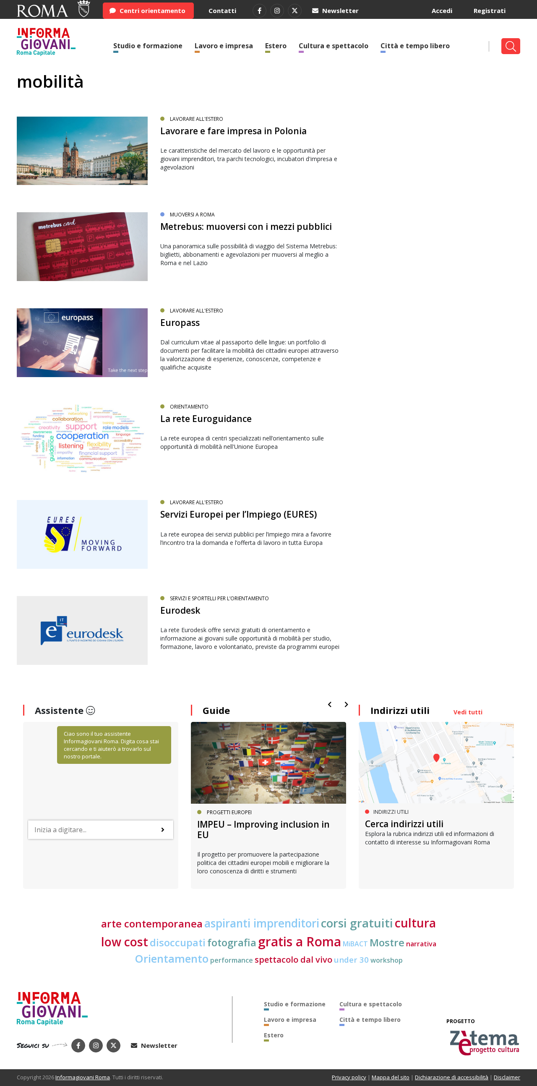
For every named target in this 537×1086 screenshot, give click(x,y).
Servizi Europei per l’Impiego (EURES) (238, 514)
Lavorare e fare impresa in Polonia (233, 131)
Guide (216, 710)
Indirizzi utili (400, 710)
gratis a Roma (299, 941)
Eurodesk (180, 610)
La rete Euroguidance (206, 419)
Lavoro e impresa (224, 45)
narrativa (421, 943)
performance (231, 960)
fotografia (231, 942)
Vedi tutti (468, 712)
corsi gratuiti (357, 923)
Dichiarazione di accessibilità (451, 1077)
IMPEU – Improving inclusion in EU (263, 829)
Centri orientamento (151, 10)
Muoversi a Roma (192, 214)
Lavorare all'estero (196, 118)
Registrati (490, 10)
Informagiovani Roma (82, 1077)
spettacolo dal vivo (293, 959)
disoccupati (178, 942)
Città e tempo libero (415, 45)
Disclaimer (507, 1077)
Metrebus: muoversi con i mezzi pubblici (246, 226)
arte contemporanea (152, 923)
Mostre (387, 942)
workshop (386, 960)
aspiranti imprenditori (261, 923)
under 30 (351, 959)
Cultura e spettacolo (333, 45)
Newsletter (340, 10)
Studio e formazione (147, 45)
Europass (180, 322)
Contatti (222, 10)
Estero (276, 45)
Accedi (442, 10)
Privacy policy (349, 1077)
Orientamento (189, 406)
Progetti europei (229, 812)
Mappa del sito (390, 1077)
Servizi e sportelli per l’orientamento (219, 598)
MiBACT (355, 943)
